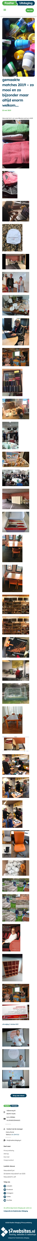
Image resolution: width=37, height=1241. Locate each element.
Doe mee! (6, 1157)
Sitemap (6, 1154)
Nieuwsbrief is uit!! (10, 1177)
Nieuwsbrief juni (9, 1170)
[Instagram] (5, 1193)
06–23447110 (15, 1134)
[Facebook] (5, 1189)
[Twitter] (5, 1197)
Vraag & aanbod (9, 1160)
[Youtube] (5, 1200)
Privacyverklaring (9, 1150)
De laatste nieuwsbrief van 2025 (14, 1174)
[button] (5, 10)
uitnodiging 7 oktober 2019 (10, 1024)
